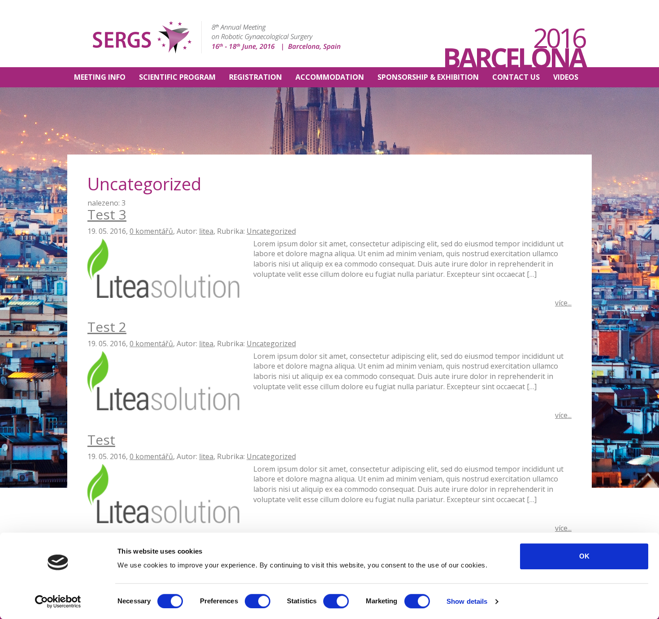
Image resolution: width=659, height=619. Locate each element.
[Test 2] (163, 380)
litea (206, 231)
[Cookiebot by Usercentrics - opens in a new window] (58, 601)
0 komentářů (151, 231)
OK (584, 556)
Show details (467, 601)
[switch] (257, 601)
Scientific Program (177, 77)
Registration (255, 77)
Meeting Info (100, 77)
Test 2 (106, 327)
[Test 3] (163, 267)
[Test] (163, 493)
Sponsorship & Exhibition (428, 77)
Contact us (516, 77)
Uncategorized (271, 231)
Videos (565, 77)
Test (101, 439)
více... (563, 303)
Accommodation (329, 77)
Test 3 (106, 214)
